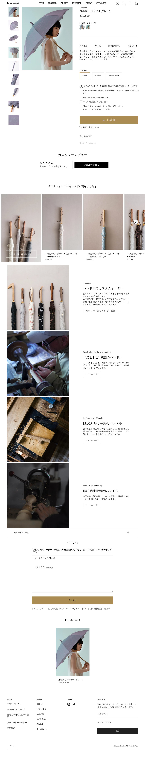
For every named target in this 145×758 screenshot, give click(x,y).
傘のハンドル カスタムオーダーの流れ (101, 311)
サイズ (98, 46)
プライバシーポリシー (80, 609)
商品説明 (84, 46)
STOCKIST (42, 729)
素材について (114, 46)
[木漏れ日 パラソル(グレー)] (13, 12)
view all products (21, 254)
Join (117, 731)
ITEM (39, 704)
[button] (41, 3)
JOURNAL (41, 719)
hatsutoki (83, 8)
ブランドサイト (14, 704)
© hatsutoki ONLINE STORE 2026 (126, 746)
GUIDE (40, 724)
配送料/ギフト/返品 (21, 533)
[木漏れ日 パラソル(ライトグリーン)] (88, 27)
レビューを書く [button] (91, 165)
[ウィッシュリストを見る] (130, 3)
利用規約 (96, 609)
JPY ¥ (11, 746)
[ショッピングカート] (136, 3)
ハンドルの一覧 (92, 374)
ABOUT (40, 714)
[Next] (136, 222)
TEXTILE (41, 709)
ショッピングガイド (16, 709)
